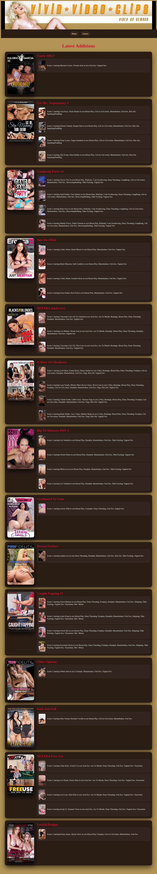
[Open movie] (20, 74)
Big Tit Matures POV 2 (53, 430)
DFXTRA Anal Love (51, 308)
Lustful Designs (47, 824)
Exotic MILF (46, 56)
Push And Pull (46, 709)
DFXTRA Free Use (50, 756)
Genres (85, 34)
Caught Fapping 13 (50, 593)
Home (74, 34)
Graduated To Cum (50, 499)
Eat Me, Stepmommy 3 (53, 103)
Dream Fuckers (47, 546)
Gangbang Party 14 (50, 171)
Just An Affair (47, 240)
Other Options (47, 662)
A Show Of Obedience (52, 362)
